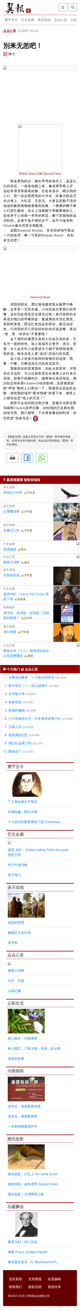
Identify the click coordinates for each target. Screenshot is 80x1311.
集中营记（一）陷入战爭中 (28, 686)
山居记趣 (14, 991)
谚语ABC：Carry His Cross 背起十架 (26, 596)
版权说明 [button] (34, 1287)
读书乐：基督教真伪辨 (24, 1106)
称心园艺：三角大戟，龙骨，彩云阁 (34, 1048)
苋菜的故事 (16, 1058)
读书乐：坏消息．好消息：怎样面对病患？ (26, 615)
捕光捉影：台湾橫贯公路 (26, 1194)
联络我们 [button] (15, 1287)
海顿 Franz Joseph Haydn (27, 1252)
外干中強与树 (17, 865)
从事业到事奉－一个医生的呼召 (31, 677)
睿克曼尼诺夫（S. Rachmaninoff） (33, 1262)
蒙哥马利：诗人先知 (22, 1242)
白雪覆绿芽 (11, 511)
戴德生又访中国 (19, 932)
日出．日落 (16, 981)
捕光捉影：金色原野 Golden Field (33, 1184)
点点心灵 (60, 20)
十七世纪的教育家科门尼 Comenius (34, 822)
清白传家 (9, 632)
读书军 (13, 943)
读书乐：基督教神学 (22, 1116)
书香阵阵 (15, 1071)
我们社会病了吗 (19, 743)
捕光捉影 (15, 1139)
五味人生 (15, 727)
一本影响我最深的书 (22, 1126)
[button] (12, 457)
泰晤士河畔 (11, 562)
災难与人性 (11, 530)
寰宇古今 (11, 20)
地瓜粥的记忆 (18, 735)
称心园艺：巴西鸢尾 (22, 1038)
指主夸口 (14, 875)
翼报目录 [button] (54, 1287)
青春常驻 (15, 702)
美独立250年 (13, 492)
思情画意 (9, 549)
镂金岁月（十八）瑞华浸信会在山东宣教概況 (26, 653)
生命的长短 (11, 575)
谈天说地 (44, 20)
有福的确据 (16, 710)
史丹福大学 (16, 694)
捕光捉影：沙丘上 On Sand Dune (32, 1174)
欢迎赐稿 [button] (54, 1279)
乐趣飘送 (15, 1206)
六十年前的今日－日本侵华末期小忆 (34, 718)
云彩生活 (15, 1003)
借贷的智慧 (16, 922)
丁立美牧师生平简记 (22, 802)
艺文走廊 (27, 20)
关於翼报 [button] (15, 1279)
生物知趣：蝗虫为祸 (22, 812)
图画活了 (15, 751)
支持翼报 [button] (34, 1279)
